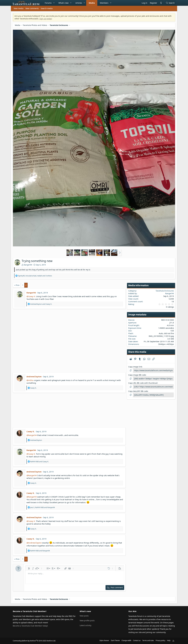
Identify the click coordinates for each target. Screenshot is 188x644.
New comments (32, 8)
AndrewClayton (34, 376)
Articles (78, 3)
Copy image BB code (137, 375)
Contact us (137, 640)
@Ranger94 (31, 435)
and (41, 304)
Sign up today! (45, 18)
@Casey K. (30, 296)
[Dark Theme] (160, 3)
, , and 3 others (35, 276)
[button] (54, 3)
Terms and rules (148, 640)
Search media (47, 8)
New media (18, 8)
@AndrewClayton (34, 542)
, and (42, 507)
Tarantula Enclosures (165, 290)
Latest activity (85, 625)
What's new (63, 3)
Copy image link (135, 366)
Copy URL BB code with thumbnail (142, 383)
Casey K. (30, 431)
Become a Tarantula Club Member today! (30, 626)
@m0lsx (30, 380)
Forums (48, 3)
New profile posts (87, 620)
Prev (17, 285)
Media (92, 3)
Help (168, 640)
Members (104, 3)
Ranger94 (28, 265)
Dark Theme (115, 640)
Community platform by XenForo (34, 641)
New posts (84, 616)
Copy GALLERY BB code (138, 391)
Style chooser (104, 640)
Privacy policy (160, 640)
